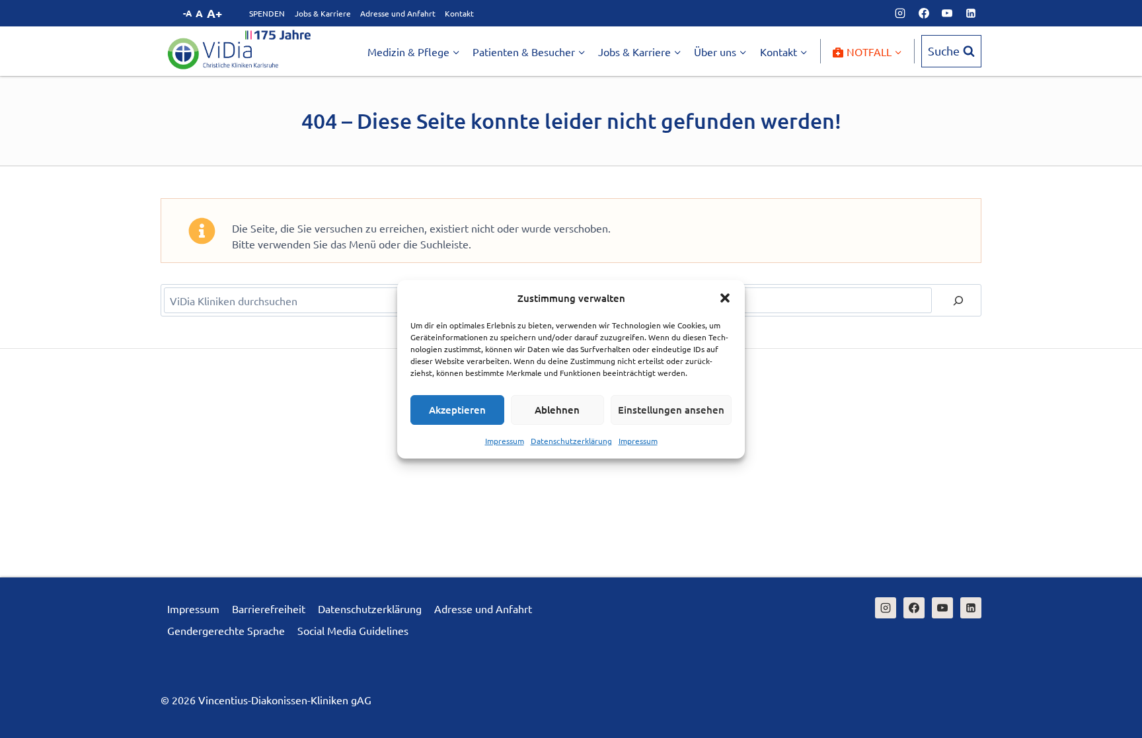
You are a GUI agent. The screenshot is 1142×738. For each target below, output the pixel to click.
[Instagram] (900, 13)
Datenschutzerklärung (571, 440)
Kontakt (459, 13)
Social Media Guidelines (352, 630)
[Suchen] (958, 300)
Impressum (504, 440)
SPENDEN (267, 13)
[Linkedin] (970, 13)
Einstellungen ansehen (671, 409)
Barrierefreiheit (268, 608)
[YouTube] (947, 13)
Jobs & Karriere (323, 13)
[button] (725, 298)
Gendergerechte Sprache (226, 630)
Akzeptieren (457, 409)
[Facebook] (923, 13)
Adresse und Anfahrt (398, 13)
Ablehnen (557, 409)
